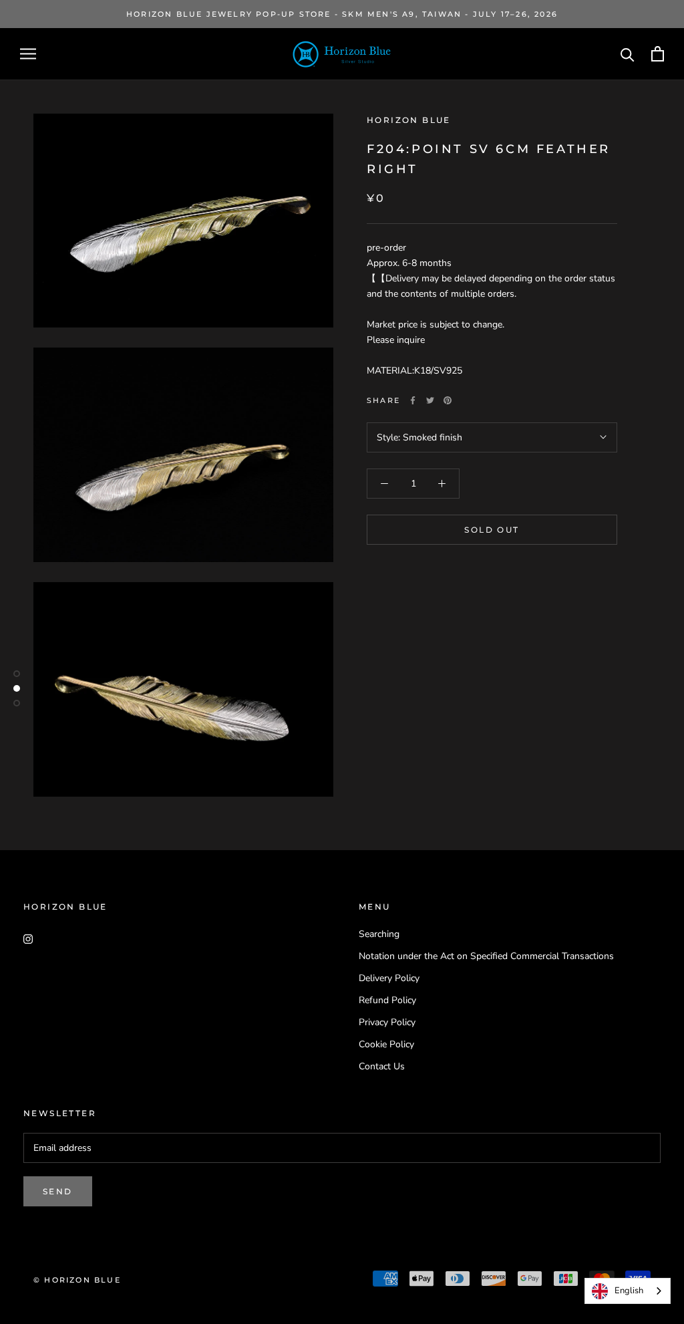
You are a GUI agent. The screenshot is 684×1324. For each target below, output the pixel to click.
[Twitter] (430, 400)
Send (58, 1191)
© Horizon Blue (77, 1280)
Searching (379, 934)
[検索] (628, 54)
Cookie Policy (386, 1044)
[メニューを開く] (28, 53)
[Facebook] (413, 400)
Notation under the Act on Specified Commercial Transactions (486, 956)
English (629, 1291)
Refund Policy (387, 1000)
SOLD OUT (491, 530)
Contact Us (382, 1066)
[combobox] (627, 1291)
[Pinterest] (448, 400)
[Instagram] (28, 938)
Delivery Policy (389, 978)
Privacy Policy (387, 1022)
